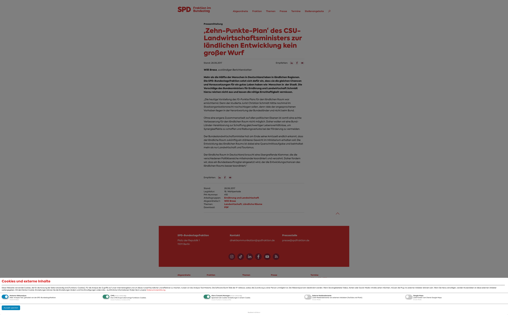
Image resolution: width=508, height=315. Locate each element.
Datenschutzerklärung (156, 290)
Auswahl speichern (11, 308)
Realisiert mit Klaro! (254, 312)
